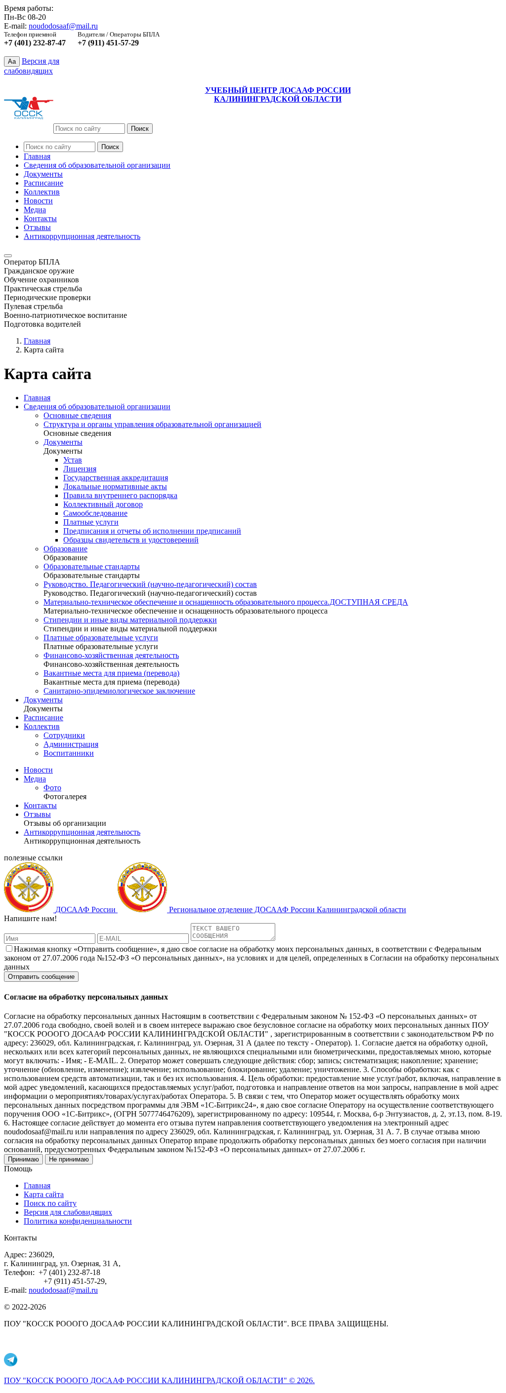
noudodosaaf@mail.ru (63, 26)
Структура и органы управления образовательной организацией (152, 424)
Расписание (43, 183)
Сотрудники (64, 735)
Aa (12, 61)
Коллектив (42, 192)
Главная (37, 156)
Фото (52, 787)
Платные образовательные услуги (100, 637)
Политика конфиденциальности (78, 1221)
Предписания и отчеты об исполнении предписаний (152, 531)
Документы (43, 174)
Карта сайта (44, 1194)
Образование (65, 548)
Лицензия (79, 468)
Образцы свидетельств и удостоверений (131, 540)
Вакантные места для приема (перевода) (111, 673)
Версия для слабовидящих (68, 1212)
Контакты (40, 218)
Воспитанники (68, 753)
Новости (38, 200)
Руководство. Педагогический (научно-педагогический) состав (150, 584)
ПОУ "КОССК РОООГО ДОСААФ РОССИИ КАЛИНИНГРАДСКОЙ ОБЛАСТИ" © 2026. (159, 1380)
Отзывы (37, 227)
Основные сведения (77, 415)
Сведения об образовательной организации (97, 165)
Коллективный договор (103, 504)
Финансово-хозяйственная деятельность (111, 655)
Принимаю (23, 1159)
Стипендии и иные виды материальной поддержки (130, 620)
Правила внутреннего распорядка (120, 495)
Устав (72, 460)
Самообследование (95, 513)
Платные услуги (91, 522)
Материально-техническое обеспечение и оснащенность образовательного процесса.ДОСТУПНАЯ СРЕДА (225, 602)
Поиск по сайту (50, 1203)
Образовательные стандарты (91, 566)
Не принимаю (69, 1159)
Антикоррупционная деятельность (82, 236)
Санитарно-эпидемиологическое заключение (119, 691)
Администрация (70, 744)
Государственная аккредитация (115, 477)
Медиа (35, 209)
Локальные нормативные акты (115, 486)
